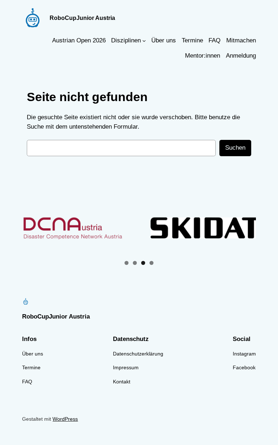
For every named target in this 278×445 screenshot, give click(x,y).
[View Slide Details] (79, 228)
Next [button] (247, 228)
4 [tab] (151, 263)
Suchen (235, 147)
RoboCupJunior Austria (82, 17)
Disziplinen (126, 40)
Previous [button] (30, 228)
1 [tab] (127, 263)
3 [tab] (143, 263)
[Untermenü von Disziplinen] (144, 40)
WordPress (65, 419)
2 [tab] (135, 263)
